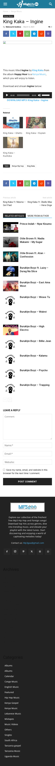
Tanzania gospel (13, 745)
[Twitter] (13, 34)
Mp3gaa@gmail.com (33, 542)
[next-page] (10, 400)
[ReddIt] (41, 34)
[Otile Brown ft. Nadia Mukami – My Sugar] (10, 242)
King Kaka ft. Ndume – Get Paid (14, 204)
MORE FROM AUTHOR (38, 216)
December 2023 (11, 600)
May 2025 (8, 577)
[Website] (40, 552)
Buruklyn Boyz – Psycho (34, 370)
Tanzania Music (12, 751)
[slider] (46, 95)
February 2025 (10, 586)
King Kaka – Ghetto (12, 133)
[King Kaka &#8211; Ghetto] (13, 122)
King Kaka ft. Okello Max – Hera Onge (40, 204)
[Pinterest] (20, 34)
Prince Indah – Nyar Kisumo (36, 223)
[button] (5, 4)
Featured (9, 692)
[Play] (7, 95)
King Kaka (38, 70)
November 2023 (11, 605)
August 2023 (9, 618)
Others (8, 729)
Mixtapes (9, 718)
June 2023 (8, 628)
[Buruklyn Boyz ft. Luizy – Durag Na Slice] (10, 271)
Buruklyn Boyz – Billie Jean (35, 340)
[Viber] (48, 34)
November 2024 (11, 591)
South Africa (11, 740)
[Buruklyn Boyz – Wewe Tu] (10, 300)
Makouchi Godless (13, 27)
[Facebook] (6, 34)
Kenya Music (16, 11)
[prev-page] (5, 400)
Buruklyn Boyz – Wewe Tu (35, 297)
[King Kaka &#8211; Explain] (36, 122)
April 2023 (8, 637)
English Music (12, 686)
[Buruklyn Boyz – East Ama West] (10, 286)
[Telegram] (34, 34)
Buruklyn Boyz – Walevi (33, 311)
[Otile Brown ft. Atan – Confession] (10, 256)
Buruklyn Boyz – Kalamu (33, 355)
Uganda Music (12, 756)
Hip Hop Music (12, 697)
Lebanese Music (13, 713)
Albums (8, 665)
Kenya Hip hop (18, 166)
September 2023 (11, 614)
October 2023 (10, 609)
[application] (27, 95)
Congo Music (11, 681)
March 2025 (9, 582)
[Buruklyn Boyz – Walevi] (10, 315)
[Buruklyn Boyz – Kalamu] (10, 359)
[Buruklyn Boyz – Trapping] (10, 388)
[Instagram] (15, 551)
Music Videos (11, 724)
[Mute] (39, 95)
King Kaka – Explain (36, 133)
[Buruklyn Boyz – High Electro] (10, 330)
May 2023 (8, 632)
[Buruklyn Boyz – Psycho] (10, 374)
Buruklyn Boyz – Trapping (35, 384)
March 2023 (9, 641)
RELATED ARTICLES (14, 216)
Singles (8, 735)
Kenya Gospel (11, 702)
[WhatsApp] (27, 34)
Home (5, 11)
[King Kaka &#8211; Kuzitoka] (13, 142)
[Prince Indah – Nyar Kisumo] (10, 227)
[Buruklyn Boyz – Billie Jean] (10, 344)
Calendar (9, 676)
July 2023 (7, 623)
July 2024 (7, 596)
